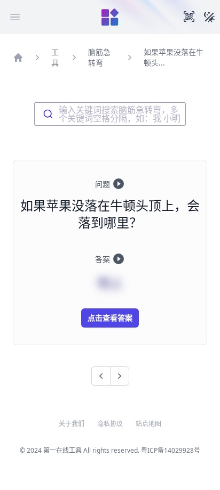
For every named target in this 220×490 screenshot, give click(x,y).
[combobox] (110, 114)
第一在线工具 (62, 450)
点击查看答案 (110, 318)
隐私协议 (110, 424)
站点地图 (148, 424)
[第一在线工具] (110, 17)
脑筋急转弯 (99, 57)
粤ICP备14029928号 (170, 450)
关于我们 (71, 424)
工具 (55, 57)
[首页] (18, 57)
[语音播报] (118, 183)
